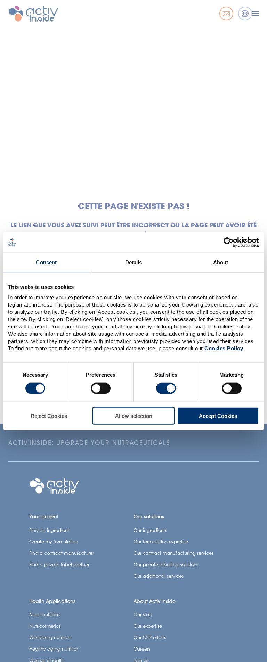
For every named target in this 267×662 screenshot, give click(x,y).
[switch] (101, 388)
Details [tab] (133, 262)
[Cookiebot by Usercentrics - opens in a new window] (228, 242)
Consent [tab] (46, 262)
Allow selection (133, 416)
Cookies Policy (223, 348)
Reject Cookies (49, 416)
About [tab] (220, 262)
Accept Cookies (218, 416)
